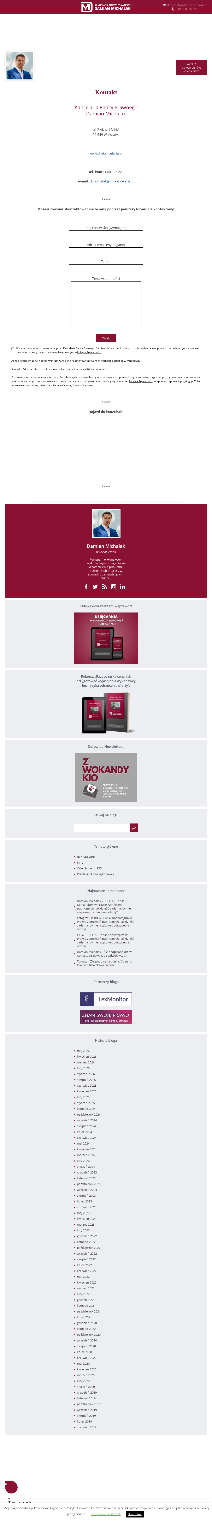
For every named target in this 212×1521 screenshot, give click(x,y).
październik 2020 (89, 1334)
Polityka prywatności (193, 1443)
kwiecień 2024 (86, 1149)
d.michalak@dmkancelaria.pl (112, 181)
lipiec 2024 (84, 1132)
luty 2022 (83, 1294)
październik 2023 (89, 1184)
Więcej (106, 578)
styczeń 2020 (86, 1387)
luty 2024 (83, 1161)
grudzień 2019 (87, 1392)
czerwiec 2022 (86, 1271)
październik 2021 (89, 1311)
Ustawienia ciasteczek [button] (106, 1514)
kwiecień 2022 (86, 1282)
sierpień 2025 (86, 1080)
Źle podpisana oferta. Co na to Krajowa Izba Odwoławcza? (105, 954)
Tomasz (82, 961)
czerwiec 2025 (86, 1085)
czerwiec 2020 (86, 1358)
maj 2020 (83, 1363)
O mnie (77, 65)
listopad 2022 (86, 1242)
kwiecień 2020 (86, 1369)
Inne (80, 862)
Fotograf (82, 918)
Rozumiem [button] (135, 1514)
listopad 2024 (86, 1109)
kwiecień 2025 (86, 1091)
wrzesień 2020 (87, 1340)
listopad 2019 (86, 1398)
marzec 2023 (86, 1224)
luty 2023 (83, 1230)
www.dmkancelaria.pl (106, 153)
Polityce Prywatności (89, 352)
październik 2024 (89, 1114)
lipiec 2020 (84, 1352)
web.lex (135, 1476)
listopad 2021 (86, 1306)
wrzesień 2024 (87, 1120)
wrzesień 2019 (87, 1410)
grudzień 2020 (87, 1323)
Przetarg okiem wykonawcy (95, 874)
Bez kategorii (86, 857)
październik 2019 (89, 1404)
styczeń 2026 (86, 1074)
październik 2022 (89, 1248)
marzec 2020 (86, 1375)
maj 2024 (83, 1143)
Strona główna (53, 65)
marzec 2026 (86, 1062)
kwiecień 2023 (86, 1219)
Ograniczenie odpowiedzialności (186, 1447)
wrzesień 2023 (87, 1190)
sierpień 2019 (86, 1416)
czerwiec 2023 (86, 1207)
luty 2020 (83, 1381)
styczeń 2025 (86, 1103)
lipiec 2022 (84, 1265)
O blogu (96, 65)
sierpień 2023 (86, 1195)
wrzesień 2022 (87, 1253)
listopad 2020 (86, 1329)
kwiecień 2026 (86, 1056)
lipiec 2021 (84, 1317)
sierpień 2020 (86, 1346)
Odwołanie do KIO (89, 868)
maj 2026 (83, 1051)
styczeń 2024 (86, 1167)
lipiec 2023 (84, 1201)
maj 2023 (83, 1213)
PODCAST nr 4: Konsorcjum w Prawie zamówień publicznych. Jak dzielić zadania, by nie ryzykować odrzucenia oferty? (104, 906)
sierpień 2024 (86, 1126)
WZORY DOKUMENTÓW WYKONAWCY (191, 67)
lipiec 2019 (84, 1421)
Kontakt (116, 65)
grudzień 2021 (87, 1300)
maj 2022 (83, 1277)
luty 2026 (83, 1068)
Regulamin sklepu (195, 1451)
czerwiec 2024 (86, 1138)
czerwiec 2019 (86, 1427)
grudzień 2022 (87, 1236)
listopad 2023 (86, 1178)
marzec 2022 (86, 1288)
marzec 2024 (86, 1155)
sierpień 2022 (86, 1259)
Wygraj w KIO (106, 32)
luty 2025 (83, 1097)
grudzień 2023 (87, 1172)
